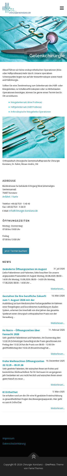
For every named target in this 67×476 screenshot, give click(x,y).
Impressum (8, 438)
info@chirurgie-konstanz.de (23, 210)
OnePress (50, 464)
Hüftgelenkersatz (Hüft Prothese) (26, 107)
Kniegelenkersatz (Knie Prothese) (26, 102)
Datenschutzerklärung (14, 443)
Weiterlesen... (58, 288)
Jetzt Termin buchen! (16, 250)
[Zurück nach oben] (33, 457)
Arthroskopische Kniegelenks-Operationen (31, 111)
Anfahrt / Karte (10, 196)
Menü (61, 8)
